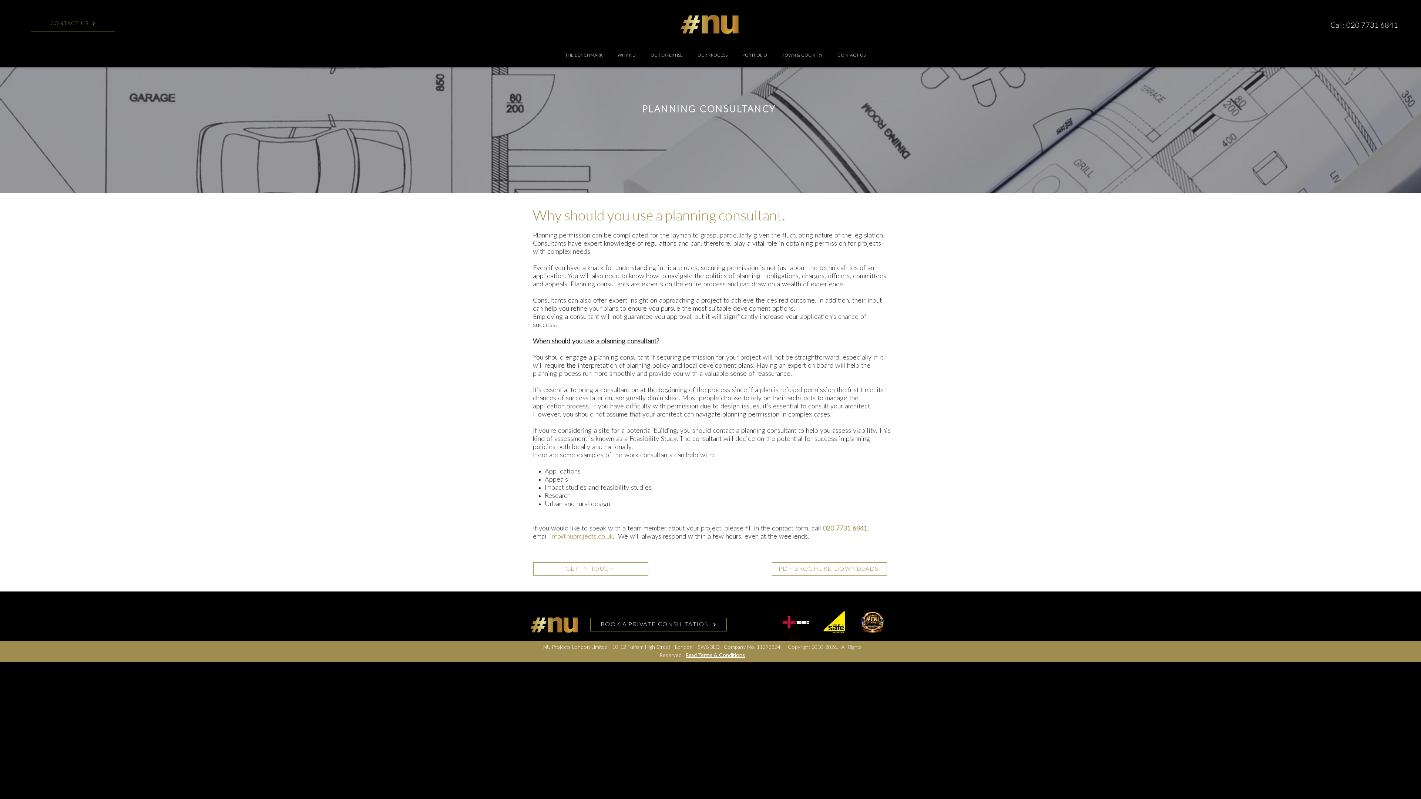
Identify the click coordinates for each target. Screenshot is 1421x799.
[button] (666, 55)
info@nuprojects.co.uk (581, 536)
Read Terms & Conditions (715, 655)
